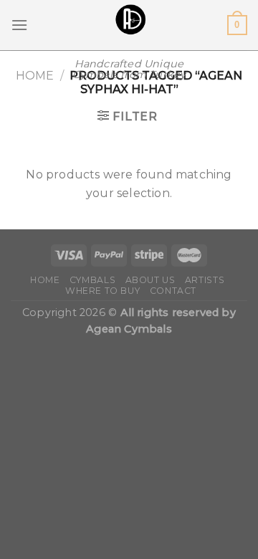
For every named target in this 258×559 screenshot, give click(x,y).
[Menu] (19, 24)
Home (35, 75)
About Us (150, 279)
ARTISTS (204, 279)
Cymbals (92, 279)
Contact (173, 290)
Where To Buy (102, 290)
